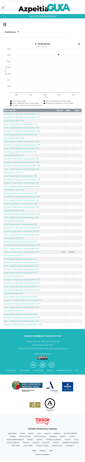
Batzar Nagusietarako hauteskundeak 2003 (20, 224)
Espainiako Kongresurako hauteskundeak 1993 (22, 179)
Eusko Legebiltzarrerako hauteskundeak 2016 (21, 286)
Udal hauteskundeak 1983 (14, 138)
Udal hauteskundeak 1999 (14, 211)
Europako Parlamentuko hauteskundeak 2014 (21, 269)
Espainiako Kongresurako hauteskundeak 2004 (22, 228)
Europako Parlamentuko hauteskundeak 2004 (21, 231)
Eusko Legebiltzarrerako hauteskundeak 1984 (21, 141)
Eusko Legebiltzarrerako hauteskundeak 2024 (21, 321)
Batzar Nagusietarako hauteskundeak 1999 (20, 204)
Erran (72, 436)
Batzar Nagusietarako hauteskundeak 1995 (20, 193)
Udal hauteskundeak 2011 (14, 255)
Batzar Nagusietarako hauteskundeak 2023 (20, 314)
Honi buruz (11, 371)
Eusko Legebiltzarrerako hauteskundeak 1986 (21, 148)
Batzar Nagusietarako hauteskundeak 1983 (20, 135)
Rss (76, 371)
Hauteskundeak (42, 16)
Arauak (50, 371)
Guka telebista (13, 443)
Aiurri (31, 433)
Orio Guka (15, 446)
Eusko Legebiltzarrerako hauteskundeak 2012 (21, 266)
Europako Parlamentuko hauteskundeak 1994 (21, 183)
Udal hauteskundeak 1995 (14, 190)
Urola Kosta (11, 32)
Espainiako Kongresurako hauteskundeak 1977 (22, 114)
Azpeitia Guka (25, 436)
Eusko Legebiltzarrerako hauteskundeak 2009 (21, 248)
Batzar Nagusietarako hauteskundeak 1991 (20, 176)
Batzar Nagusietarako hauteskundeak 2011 (20, 259)
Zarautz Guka (42, 446)
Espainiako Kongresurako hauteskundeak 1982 (22, 131)
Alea (39, 433)
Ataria (12, 436)
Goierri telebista (53, 440)
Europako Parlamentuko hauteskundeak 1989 (21, 162)
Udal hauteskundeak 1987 (14, 155)
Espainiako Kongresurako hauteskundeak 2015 (22, 280)
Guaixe (68, 440)
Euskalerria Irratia (15, 440)
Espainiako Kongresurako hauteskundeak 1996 (22, 197)
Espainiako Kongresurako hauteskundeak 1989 (22, 166)
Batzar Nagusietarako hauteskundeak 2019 (20, 297)
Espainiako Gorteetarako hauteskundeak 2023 (22, 318)
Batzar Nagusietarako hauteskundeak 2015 (20, 273)
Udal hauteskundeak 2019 (14, 293)
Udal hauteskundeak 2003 (14, 221)
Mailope (46, 443)
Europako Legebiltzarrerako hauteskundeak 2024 (23, 324)
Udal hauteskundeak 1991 (14, 173)
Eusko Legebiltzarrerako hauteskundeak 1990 (21, 169)
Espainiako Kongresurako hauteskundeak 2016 (22, 283)
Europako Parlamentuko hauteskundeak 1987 (21, 159)
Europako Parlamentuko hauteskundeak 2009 (21, 252)
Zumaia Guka (57, 446)
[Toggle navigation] (3, 7)
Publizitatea (38, 371)
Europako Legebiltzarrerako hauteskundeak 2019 (23, 300)
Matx (34, 451)
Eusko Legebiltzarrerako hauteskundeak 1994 (21, 186)
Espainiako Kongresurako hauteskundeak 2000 (22, 214)
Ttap (51, 451)
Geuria (30, 440)
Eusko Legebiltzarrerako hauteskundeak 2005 (21, 235)
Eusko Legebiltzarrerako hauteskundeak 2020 (21, 307)
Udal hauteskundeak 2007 (14, 238)
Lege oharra (24, 371)
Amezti (47, 433)
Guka (76, 440)
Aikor (22, 433)
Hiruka (26, 443)
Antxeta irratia (70, 433)
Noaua (56, 443)
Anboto (57, 433)
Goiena (39, 440)
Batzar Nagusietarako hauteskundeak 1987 (20, 152)
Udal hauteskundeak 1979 (14, 121)
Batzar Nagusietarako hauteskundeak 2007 (20, 242)
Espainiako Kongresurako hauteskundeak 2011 (22, 262)
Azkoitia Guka (40, 436)
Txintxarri (28, 446)
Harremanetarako (64, 371)
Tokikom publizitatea (42, 454)
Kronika (35, 443)
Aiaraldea (12, 433)
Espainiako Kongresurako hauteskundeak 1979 (22, 117)
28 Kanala (70, 446)
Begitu (63, 436)
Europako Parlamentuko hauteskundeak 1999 (21, 207)
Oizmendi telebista (70, 443)
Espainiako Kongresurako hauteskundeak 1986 (22, 145)
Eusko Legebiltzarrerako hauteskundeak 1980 (21, 128)
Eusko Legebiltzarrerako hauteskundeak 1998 (21, 200)
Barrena (53, 436)
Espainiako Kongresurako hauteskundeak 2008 (22, 245)
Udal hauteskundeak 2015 (14, 276)
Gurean (43, 451)
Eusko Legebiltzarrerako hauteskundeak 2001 (21, 217)
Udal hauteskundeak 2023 (14, 311)
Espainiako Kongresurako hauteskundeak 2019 (22, 290)
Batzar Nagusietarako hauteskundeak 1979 (20, 124)
